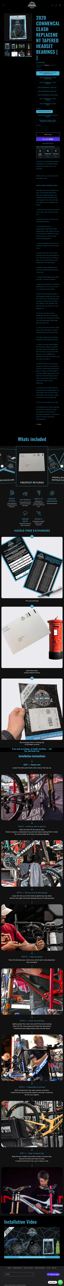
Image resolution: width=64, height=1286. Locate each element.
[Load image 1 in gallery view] (7, 46)
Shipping (46, 65)
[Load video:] (32, 1242)
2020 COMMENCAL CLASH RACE (48, 104)
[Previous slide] (2, 466)
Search (10, 1268)
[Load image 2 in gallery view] (14, 46)
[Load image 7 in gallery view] (21, 53)
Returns (54, 1268)
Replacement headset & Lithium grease (47, 116)
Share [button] (39, 424)
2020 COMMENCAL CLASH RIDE (48, 95)
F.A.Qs (48, 1268)
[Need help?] (60, 1282)
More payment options (48, 143)
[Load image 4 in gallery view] (29, 46)
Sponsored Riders (40, 1268)
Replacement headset (44, 111)
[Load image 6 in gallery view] (14, 53)
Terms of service (28, 1268)
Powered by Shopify (21, 1285)
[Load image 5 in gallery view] (7, 53)
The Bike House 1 (12, 1285)
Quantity (38, 125)
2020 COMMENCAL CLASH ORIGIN (48, 99)
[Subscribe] (32, 1274)
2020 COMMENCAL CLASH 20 (47, 87)
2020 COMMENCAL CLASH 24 (47, 91)
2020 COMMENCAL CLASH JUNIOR (48, 83)
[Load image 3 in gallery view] (21, 46)
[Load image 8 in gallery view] (29, 53)
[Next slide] (61, 466)
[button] (3, 5)
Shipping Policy (17, 1268)
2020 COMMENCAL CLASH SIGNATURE (48, 78)
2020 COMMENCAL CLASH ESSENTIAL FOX (48, 73)
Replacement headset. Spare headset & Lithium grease (47, 121)
